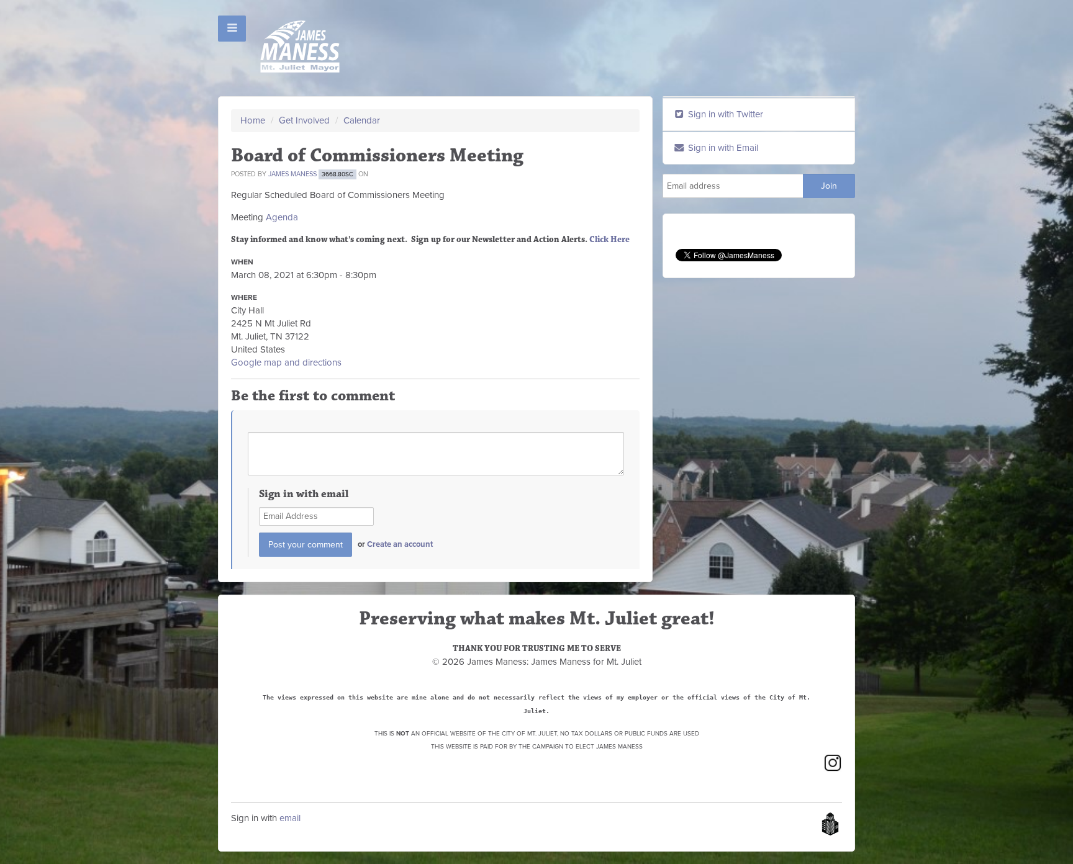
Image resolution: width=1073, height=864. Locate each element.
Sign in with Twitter (724, 114)
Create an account (400, 544)
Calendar (361, 120)
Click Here (609, 239)
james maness (292, 174)
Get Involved (304, 120)
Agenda (282, 217)
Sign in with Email (722, 147)
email (290, 818)
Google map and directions (286, 362)
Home (252, 120)
